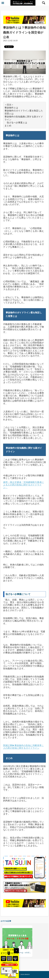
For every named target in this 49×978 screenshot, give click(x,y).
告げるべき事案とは (16, 122)
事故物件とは (11, 107)
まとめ (8, 125)
